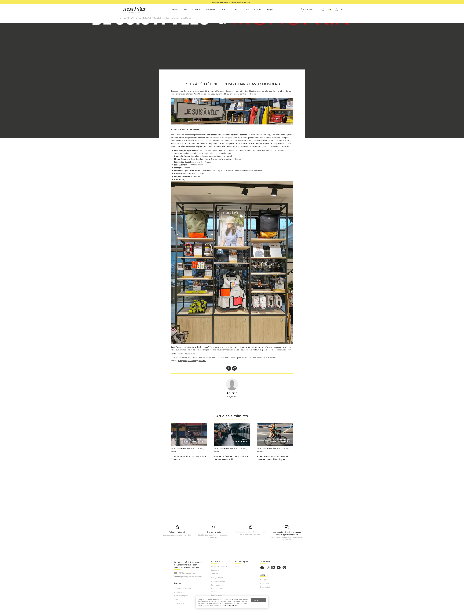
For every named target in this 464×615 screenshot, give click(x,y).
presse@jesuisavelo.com (191, 576)
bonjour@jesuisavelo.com (292, 538)
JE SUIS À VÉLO (217, 561)
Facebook (192, 361)
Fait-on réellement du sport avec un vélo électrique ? (273, 458)
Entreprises (264, 583)
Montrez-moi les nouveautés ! (183, 354)
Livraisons (178, 592)
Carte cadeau (217, 585)
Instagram (182, 361)
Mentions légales (181, 595)
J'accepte (258, 600)
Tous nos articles (178, 449)
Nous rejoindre (266, 587)
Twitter (234, 368)
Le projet (263, 579)
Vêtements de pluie (219, 566)
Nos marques (216, 595)
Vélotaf (174, 451)
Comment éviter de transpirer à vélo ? (188, 458)
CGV (176, 599)
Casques (214, 574)
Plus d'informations (230, 605)
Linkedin (202, 361)
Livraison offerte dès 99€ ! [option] (231, 2)
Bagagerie (215, 570)
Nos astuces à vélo (195, 449)
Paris (237, 566)
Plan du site (179, 603)
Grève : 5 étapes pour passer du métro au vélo (231, 458)
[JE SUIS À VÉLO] (133, 9)
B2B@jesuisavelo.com (188, 573)
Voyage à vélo (217, 577)
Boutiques (309, 10)
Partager (228, 368)
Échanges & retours (182, 588)
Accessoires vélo (218, 581)
